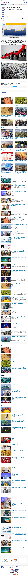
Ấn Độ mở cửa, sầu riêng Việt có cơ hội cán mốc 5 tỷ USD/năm (21, 105)
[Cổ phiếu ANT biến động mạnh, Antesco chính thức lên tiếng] (6, 483)
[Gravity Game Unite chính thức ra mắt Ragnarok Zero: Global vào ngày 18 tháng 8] (6, 319)
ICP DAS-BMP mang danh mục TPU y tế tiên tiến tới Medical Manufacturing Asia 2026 (18, 238)
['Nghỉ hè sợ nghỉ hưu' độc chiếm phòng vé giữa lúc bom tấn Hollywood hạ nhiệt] (6, 273)
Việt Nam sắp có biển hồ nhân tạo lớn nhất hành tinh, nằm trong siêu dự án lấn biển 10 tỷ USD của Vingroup (19, 421)
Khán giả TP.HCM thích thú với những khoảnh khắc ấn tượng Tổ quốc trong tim (19, 398)
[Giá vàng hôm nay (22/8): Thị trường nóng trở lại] (6, 453)
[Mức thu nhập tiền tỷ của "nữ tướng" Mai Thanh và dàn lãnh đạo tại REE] (6, 476)
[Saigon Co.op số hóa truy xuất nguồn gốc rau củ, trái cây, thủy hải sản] (6, 200)
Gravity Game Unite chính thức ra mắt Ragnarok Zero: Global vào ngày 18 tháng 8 (18, 317)
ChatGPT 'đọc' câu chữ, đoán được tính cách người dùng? (19, 511)
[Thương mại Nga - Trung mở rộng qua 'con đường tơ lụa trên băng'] (6, 226)
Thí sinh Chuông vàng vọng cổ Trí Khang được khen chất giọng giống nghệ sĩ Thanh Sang (18, 277)
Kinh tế (15, 232)
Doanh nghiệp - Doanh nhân (4, 567)
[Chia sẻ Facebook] (3, 12)
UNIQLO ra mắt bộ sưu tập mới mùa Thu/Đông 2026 (20, 127)
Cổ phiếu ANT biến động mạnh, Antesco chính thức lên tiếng (19, 481)
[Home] (3, 10)
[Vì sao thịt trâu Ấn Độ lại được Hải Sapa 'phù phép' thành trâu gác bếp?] (6, 207)
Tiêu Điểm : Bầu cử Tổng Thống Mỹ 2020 (22, 4)
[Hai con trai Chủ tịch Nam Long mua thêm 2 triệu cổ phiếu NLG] (6, 490)
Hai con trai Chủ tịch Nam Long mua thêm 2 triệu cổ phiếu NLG (19, 487)
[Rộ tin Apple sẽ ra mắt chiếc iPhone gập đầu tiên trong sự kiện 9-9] (6, 520)
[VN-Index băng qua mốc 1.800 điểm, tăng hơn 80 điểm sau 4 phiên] (6, 193)
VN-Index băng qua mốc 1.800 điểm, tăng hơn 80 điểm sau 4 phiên (18, 497)
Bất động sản (16, 298)
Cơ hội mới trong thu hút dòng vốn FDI (11, 4)
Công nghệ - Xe (10, 567)
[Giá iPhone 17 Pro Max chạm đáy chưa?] (6, 220)
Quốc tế (15, 246)
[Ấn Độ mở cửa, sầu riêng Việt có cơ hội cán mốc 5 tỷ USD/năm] (6, 292)
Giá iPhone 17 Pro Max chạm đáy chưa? (16, 217)
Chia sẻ (15, 86)
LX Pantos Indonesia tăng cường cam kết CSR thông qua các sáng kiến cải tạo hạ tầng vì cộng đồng (18, 251)
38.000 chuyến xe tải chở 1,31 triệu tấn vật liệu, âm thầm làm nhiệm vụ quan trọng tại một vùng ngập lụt (20, 172)
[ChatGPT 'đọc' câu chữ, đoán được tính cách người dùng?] (6, 306)
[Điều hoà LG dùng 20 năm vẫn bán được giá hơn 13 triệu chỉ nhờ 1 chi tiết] (6, 286)
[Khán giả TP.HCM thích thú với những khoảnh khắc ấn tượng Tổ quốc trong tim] (6, 266)
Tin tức (15, 199)
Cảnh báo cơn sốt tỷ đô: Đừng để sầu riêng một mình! (21, 138)
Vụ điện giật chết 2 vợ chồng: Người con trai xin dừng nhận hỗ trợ (18, 504)
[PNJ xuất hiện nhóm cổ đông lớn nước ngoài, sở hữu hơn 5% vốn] (6, 470)
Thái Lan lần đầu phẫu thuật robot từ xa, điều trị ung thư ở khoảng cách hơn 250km (19, 391)
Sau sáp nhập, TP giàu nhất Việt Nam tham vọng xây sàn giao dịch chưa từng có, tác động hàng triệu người (19, 185)
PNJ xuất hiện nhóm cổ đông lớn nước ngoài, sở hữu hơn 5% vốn (18, 467)
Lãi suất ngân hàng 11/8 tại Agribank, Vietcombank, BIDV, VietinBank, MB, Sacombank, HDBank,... (6, 172)
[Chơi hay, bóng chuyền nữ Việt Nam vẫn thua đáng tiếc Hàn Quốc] (6, 325)
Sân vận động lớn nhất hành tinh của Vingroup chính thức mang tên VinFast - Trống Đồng (7, 150)
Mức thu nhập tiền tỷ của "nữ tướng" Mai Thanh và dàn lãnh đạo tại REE (19, 474)
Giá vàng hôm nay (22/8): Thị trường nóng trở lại (18, 450)
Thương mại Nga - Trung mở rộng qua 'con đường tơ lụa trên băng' (19, 384)
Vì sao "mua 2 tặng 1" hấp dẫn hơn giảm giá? (7, 160)
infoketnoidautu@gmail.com (7, 84)
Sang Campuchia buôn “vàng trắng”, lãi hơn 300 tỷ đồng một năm (6, 127)
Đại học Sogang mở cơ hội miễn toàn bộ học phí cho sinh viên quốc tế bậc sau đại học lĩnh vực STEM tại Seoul (18, 245)
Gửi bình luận (3, 92)
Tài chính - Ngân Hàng (16, 186)
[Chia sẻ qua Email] (3, 15)
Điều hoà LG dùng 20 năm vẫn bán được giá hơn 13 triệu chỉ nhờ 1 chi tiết (7, 116)
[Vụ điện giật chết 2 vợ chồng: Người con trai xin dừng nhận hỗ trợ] (6, 213)
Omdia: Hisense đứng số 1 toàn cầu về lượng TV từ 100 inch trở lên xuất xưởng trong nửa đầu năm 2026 (18, 257)
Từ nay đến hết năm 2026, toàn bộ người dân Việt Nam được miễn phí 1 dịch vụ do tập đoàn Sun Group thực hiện (19, 458)
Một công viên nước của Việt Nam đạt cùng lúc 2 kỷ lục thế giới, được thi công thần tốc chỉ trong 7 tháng (18, 297)
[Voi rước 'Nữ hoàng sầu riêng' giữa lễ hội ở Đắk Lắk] (6, 332)
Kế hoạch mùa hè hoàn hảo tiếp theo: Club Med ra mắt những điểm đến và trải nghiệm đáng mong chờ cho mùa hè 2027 (18, 311)
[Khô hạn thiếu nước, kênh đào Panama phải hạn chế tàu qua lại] (6, 339)
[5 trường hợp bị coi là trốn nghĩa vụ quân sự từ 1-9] (6, 180)
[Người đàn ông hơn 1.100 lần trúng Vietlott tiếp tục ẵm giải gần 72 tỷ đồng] (6, 446)
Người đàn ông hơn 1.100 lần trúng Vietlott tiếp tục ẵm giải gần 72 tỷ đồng (19, 444)
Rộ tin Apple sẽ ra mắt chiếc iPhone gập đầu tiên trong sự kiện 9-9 (18, 517)
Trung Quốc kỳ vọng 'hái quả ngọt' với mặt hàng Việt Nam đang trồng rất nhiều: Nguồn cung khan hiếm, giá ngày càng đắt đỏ (20, 116)
